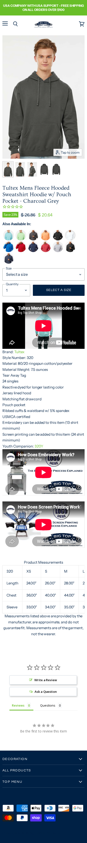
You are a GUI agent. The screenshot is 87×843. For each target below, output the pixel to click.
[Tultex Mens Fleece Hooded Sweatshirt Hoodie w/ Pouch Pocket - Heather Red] (45, 251)
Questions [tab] (47, 705)
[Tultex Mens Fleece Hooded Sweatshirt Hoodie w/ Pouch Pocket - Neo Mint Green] (21, 239)
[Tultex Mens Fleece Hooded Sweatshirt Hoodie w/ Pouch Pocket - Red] (21, 251)
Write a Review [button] (45, 680)
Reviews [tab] (18, 705)
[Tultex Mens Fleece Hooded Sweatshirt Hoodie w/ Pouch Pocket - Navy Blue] (33, 251)
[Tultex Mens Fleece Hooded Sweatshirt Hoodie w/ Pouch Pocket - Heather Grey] (58, 251)
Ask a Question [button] (46, 691)
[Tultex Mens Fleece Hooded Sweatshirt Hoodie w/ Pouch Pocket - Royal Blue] (8, 251)
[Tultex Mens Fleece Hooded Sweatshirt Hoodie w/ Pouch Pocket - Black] (58, 239)
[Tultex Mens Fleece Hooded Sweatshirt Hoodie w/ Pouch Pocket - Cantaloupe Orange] (45, 239)
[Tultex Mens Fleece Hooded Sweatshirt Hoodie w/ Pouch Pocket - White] (70, 239)
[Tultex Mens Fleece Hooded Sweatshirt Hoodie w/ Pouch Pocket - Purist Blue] (8, 239)
